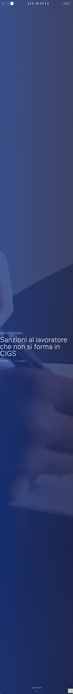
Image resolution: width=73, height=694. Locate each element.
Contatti (66, 3)
